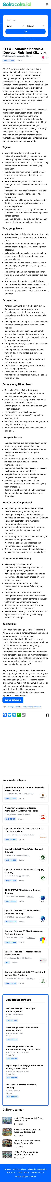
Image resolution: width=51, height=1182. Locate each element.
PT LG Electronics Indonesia (13, 56)
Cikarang (29, 56)
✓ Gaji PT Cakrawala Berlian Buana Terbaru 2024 (27, 1141)
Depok (8, 1017)
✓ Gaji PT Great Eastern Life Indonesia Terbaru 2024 (27, 1130)
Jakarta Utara (10, 1055)
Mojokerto (26, 814)
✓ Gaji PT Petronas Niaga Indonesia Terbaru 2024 (26, 1153)
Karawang (31, 937)
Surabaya (30, 979)
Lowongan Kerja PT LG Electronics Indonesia (24, 707)
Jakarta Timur (29, 835)
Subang (30, 794)
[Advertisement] (25, 747)
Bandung (28, 958)
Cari (25, 31)
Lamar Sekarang (13, 700)
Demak (8, 1036)
